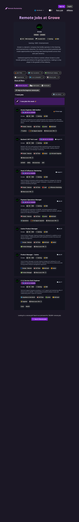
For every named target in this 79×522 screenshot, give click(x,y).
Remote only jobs (22, 85)
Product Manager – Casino (30, 255)
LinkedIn (42, 34)
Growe (39, 32)
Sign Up (61, 6)
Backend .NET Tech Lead (29, 139)
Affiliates (70, 10)
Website (36, 34)
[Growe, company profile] (17, 110)
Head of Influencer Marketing (31, 171)
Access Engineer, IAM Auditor (31, 110)
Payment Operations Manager (31, 200)
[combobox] (28, 73)
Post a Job (59, 10)
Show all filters (19, 80)
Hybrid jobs (36, 85)
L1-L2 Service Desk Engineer (30, 280)
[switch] (50, 10)
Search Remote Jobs (40, 319)
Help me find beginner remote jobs (28, 90)
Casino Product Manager (29, 229)
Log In (70, 6)
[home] (13, 8)
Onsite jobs (46, 85)
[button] (39, 121)
